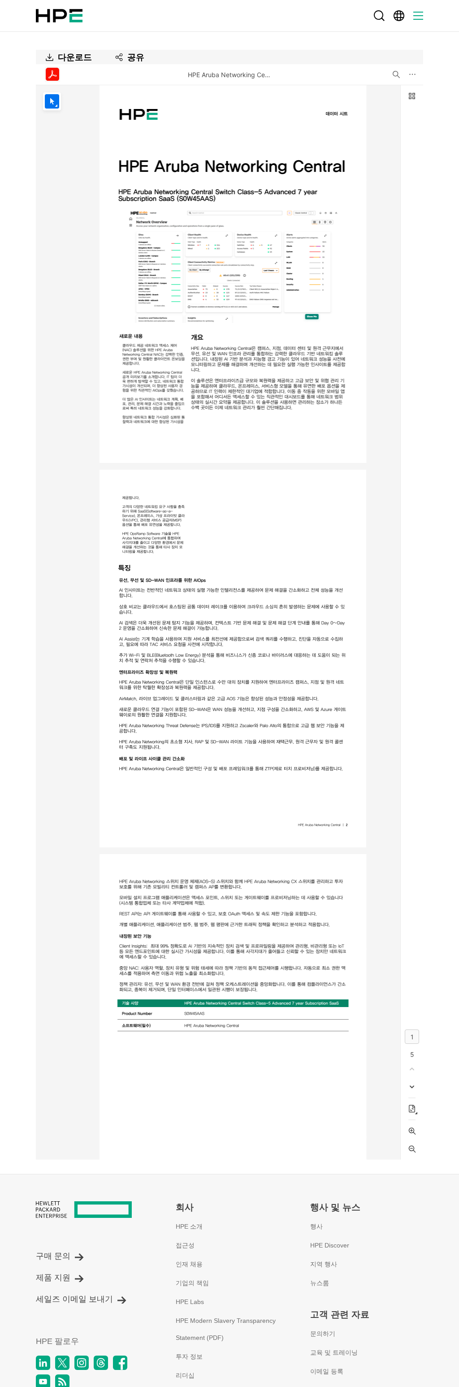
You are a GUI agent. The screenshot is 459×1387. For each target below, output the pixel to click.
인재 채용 (189, 1264)
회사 (185, 1207)
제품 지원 (53, 1277)
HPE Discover (329, 1245)
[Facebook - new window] (120, 1363)
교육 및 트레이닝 (334, 1352)
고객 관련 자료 (339, 1314)
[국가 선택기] (399, 16)
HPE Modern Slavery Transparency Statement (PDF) (226, 1329)
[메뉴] (418, 16)
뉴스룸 (319, 1283)
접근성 (185, 1245)
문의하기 (322, 1333)
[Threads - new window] (101, 1363)
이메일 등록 (326, 1371)
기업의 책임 (192, 1283)
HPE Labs (190, 1301)
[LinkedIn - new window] (43, 1363)
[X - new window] (62, 1363)
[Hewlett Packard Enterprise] (59, 16)
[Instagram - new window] (81, 1363)
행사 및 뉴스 (335, 1207)
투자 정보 (189, 1356)
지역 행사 (323, 1264)
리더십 (185, 1375)
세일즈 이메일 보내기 (74, 1299)
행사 (316, 1226)
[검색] (379, 16)
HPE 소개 (189, 1226)
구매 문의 (53, 1256)
